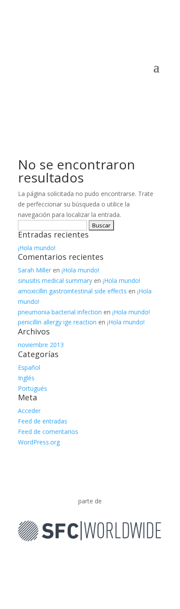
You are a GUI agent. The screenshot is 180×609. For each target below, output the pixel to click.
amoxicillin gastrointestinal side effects (72, 291)
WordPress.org (39, 442)
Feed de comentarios (48, 431)
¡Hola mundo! (36, 248)
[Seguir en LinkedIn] (90, 564)
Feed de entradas (42, 421)
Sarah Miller (34, 270)
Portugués (32, 388)
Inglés (26, 378)
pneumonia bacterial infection (60, 312)
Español (29, 367)
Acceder (29, 410)
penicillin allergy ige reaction (57, 322)
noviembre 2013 (41, 345)
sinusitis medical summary (55, 280)
